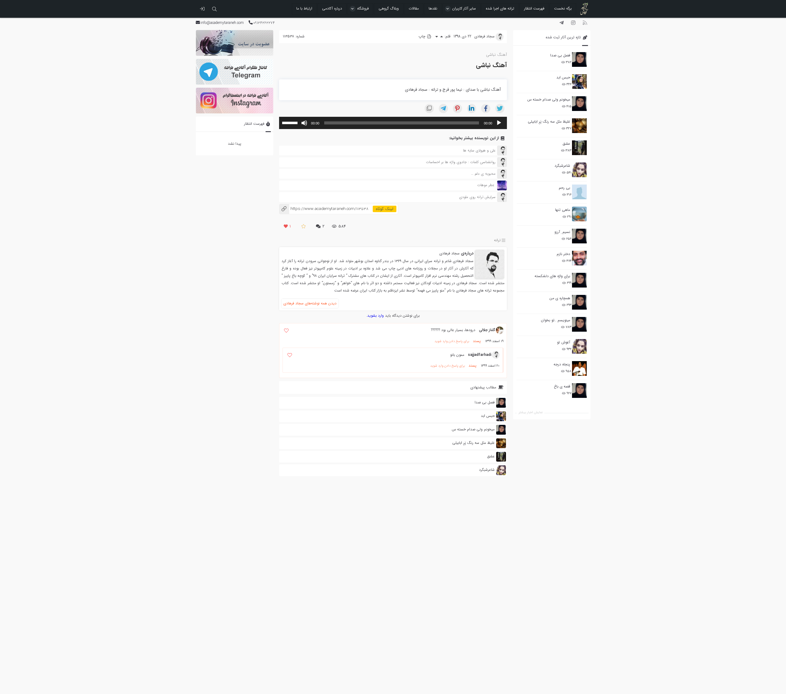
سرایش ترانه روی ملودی (477, 197)
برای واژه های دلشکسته (552, 276)
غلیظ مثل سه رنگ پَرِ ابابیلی (549, 121)
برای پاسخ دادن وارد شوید (451, 341)
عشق (566, 144)
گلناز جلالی (487, 330)
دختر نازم (563, 254)
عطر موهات (485, 185)
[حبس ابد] (579, 81)
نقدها (433, 8)
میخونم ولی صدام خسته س (548, 99)
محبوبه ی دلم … (483, 174)
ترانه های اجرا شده (500, 8)
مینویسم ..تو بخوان (555, 320)
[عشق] (579, 147)
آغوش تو (563, 342)
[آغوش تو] (579, 346)
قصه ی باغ (562, 386)
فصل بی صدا (560, 55)
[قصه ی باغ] (579, 390)
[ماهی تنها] (579, 214)
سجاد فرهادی (449, 253)
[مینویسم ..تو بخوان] (579, 324)
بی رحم (564, 188)
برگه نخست (563, 8)
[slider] (290, 122)
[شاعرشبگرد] (579, 169)
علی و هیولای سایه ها (479, 150)
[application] (393, 123)
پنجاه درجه (562, 364)
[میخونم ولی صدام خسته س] (579, 103)
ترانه (497, 240)
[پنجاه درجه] (579, 368)
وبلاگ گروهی (389, 8)
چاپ (422, 36)
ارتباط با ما (304, 8)
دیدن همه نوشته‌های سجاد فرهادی (310, 303)
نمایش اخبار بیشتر (531, 412)
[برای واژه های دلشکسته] (579, 280)
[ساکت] (304, 123)
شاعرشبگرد (562, 166)
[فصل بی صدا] (579, 59)
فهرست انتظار (534, 8)
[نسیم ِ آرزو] (579, 236)
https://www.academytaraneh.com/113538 (323, 209)
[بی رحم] (579, 192)
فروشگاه (363, 8)
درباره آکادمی (332, 8)
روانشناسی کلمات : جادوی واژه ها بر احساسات (461, 162)
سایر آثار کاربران (464, 8)
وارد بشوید (375, 315)
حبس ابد (563, 77)
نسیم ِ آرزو (562, 232)
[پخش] (499, 123)
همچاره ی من (560, 298)
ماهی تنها (562, 210)
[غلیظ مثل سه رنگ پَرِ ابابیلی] (579, 125)
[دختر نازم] (579, 258)
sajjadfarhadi (479, 355)
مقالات (414, 8)
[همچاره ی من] (579, 302)
